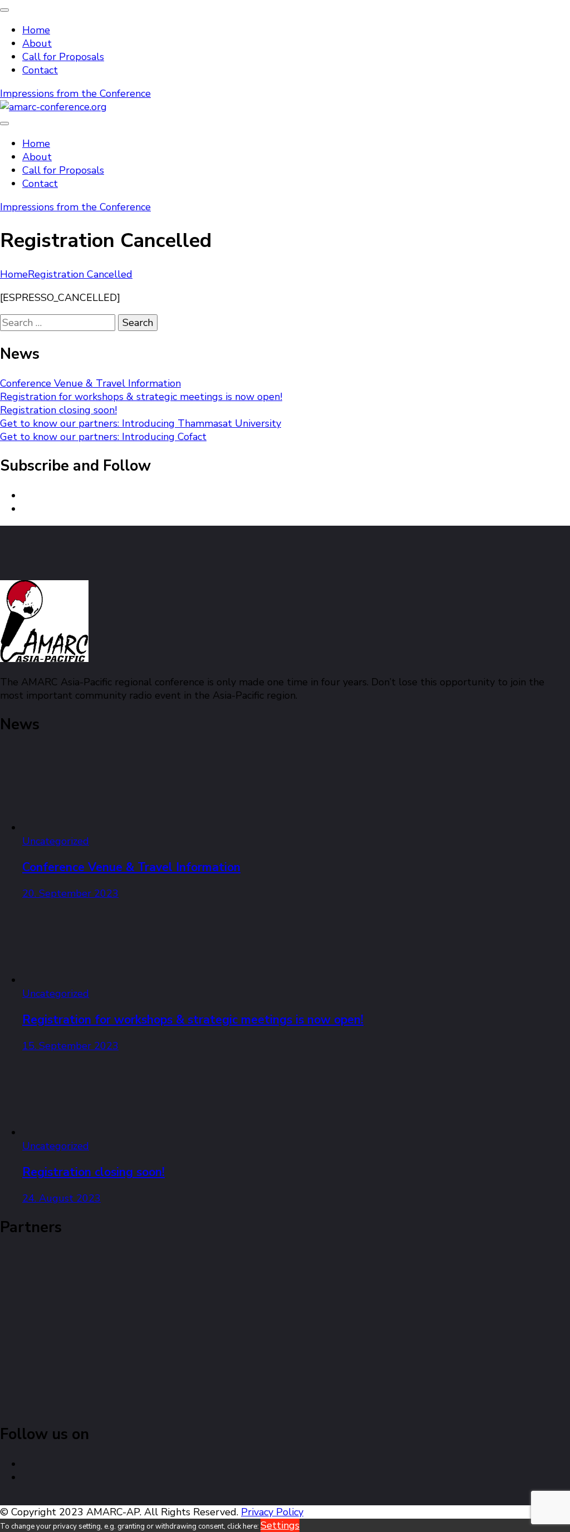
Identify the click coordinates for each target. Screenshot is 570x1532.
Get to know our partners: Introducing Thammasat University (140, 423)
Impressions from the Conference (75, 93)
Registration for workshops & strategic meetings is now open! (141, 396)
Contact (40, 70)
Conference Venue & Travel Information (90, 383)
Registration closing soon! (58, 410)
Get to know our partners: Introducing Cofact (103, 436)
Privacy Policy (272, 1512)
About (37, 43)
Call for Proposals (63, 56)
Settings (280, 1525)
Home (36, 30)
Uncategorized (55, 841)
